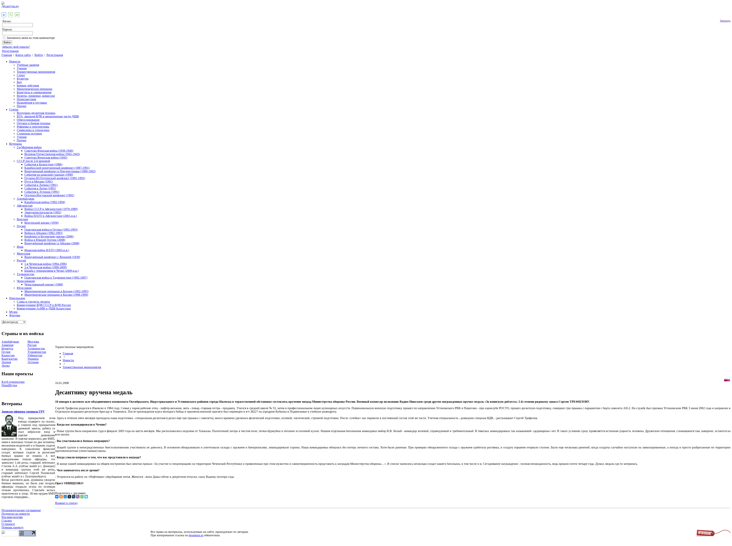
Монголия (23, 253)
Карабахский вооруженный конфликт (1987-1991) (57, 167)
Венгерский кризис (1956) (41, 222)
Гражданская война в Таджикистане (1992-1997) (55, 277)
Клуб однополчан (13, 381)
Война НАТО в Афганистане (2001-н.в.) (50, 215)
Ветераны (15, 143)
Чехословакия (26, 281)
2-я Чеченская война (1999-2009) (45, 267)
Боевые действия (28, 85)
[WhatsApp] (82, 496)
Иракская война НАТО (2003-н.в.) (46, 250)
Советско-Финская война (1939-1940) (48, 150)
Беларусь (7, 348)
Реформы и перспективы (33, 126)
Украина (33, 358)
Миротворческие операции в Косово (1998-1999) (56, 294)
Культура (22, 78)
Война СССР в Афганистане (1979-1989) (51, 209)
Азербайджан (25, 198)
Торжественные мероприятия (36, 71)
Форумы (14, 315)
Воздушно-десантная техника (36, 113)
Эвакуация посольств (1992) (42, 212)
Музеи (13, 311)
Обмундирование (28, 119)
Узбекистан (34, 355)
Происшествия (26, 99)
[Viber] (77, 496)
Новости (14, 61)
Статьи (13, 109)
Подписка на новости (16, 513)
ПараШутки (9, 385)
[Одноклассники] (61, 496)
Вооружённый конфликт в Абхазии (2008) (51, 243)
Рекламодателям (12, 517)
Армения (7, 345)
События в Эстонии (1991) (41, 191)
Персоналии (17, 298)
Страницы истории (29, 133)
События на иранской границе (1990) (48, 174)
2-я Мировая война (29, 147)
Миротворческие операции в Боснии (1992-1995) (56, 291)
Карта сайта (23, 55)
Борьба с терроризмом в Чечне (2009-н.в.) (51, 270)
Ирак (20, 246)
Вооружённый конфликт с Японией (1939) (52, 257)
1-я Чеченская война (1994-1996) (45, 263)
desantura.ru (196, 535)
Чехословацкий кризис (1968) (43, 284)
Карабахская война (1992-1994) (44, 202)
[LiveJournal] (73, 496)
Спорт (21, 75)
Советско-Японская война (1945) (45, 157)
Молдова (33, 341)
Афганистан (25, 205)
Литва (6, 365)
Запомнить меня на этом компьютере (31, 37)
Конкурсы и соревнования (34, 92)
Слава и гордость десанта (33, 301)
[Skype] (86, 496)
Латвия (6, 362)
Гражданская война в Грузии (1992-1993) (51, 229)
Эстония (33, 362)
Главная (7, 55)
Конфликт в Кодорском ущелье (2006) (49, 236)
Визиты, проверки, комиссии (36, 95)
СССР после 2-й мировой (33, 161)
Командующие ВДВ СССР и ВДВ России (44, 305)
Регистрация (10, 51)
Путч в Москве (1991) (38, 181)
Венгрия (22, 219)
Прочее (21, 106)
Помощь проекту (13, 527)
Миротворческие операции (34, 89)
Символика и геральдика (33, 130)
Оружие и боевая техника (33, 123)
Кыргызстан (10, 358)
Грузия (21, 226)
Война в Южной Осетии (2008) (44, 239)
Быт (19, 82)
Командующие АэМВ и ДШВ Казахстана (44, 308)
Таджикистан (25, 274)
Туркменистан (36, 352)
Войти (39, 55)
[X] (69, 496)
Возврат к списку (66, 503)
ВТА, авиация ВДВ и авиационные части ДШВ (48, 116)
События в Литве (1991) (40, 188)
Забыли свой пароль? (16, 46)
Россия (21, 260)
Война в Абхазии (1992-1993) (43, 233)
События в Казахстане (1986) (43, 164)
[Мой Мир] (65, 496)
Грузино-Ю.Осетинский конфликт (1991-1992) (54, 178)
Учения (21, 68)
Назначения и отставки (32, 102)
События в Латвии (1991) (41, 185)
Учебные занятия (28, 65)
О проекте (8, 524)
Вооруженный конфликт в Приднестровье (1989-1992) (60, 171)
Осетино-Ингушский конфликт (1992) (49, 195)
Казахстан (8, 355)
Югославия (24, 287)
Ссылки (7, 520)
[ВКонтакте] (57, 496)
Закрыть (725, 20)
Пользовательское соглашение (21, 510)
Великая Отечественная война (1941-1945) (52, 154)
